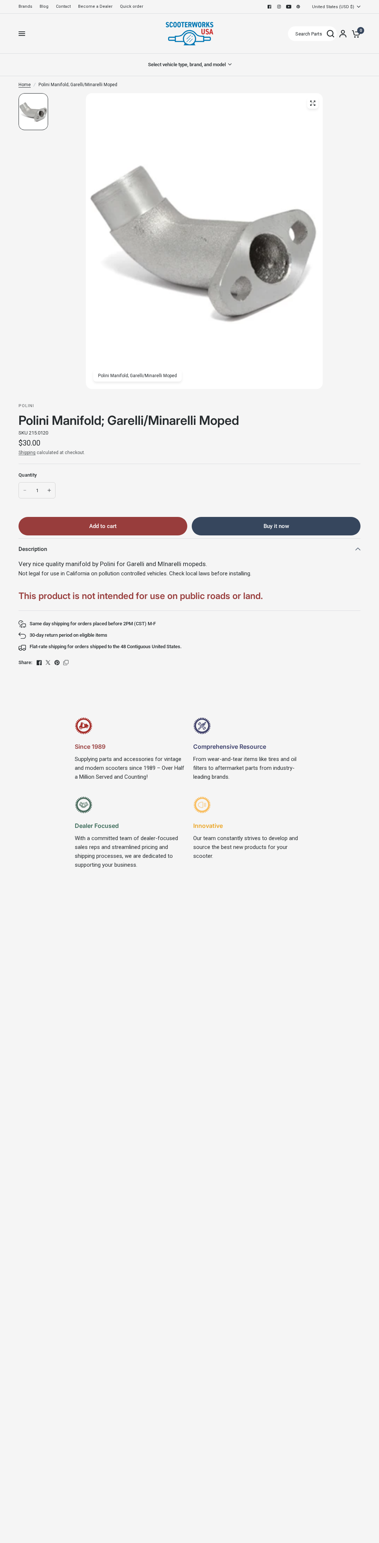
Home (25, 84)
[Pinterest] (298, 6)
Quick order (131, 6)
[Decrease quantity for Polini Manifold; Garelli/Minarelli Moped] (25, 490)
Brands (25, 6)
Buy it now (276, 526)
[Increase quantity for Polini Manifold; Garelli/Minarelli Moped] (49, 490)
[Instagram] (279, 6)
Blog (44, 6)
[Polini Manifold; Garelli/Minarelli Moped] (312, 103)
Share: (25, 662)
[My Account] (343, 34)
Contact (63, 6)
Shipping (27, 452)
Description (33, 549)
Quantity (28, 475)
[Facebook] (269, 6)
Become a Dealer (95, 6)
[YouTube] (289, 6)
